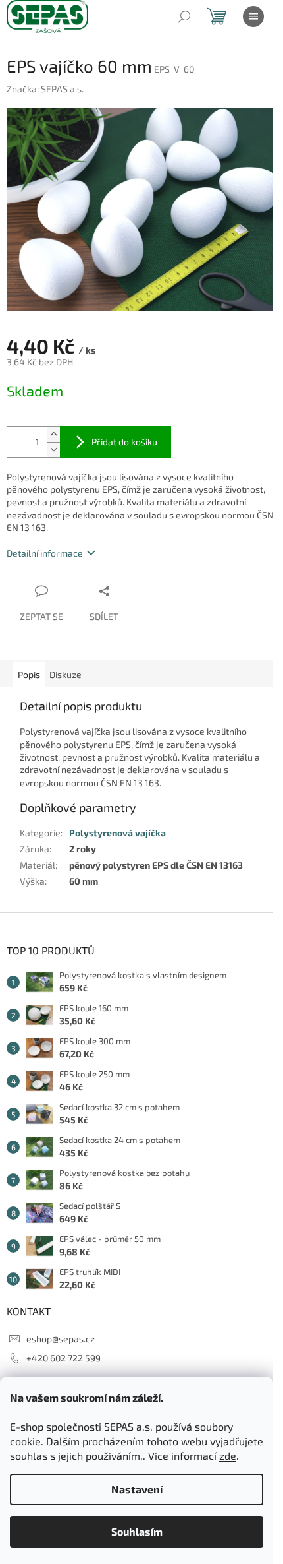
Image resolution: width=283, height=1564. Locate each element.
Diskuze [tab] (65, 674)
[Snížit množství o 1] (53, 449)
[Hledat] (184, 16)
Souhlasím (137, 1531)
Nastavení (137, 1489)
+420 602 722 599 (63, 1357)
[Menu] (253, 16)
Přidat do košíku (124, 441)
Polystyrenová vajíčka (117, 832)
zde (227, 1455)
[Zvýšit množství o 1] (53, 434)
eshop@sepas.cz (60, 1338)
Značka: (45, 88)
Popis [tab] (29, 674)
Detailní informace (45, 553)
